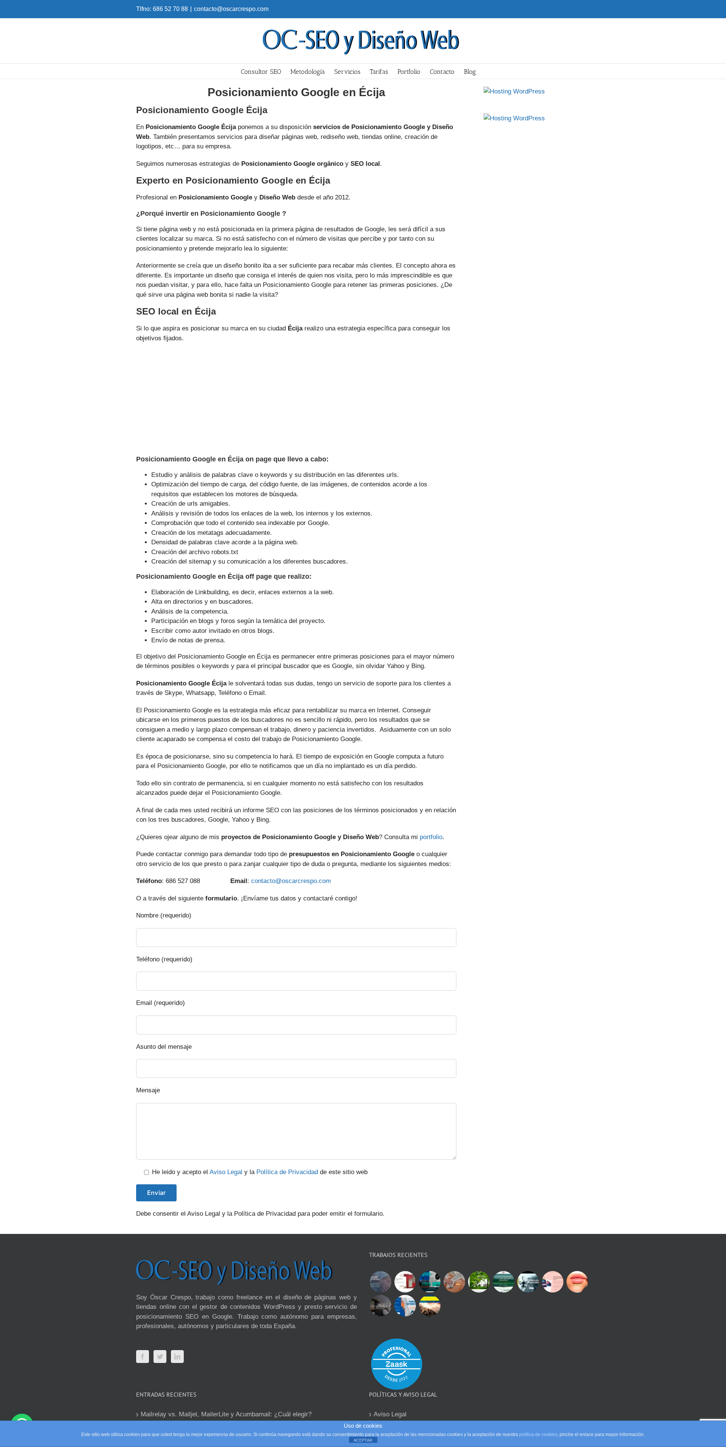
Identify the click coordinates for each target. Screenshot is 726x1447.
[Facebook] (142, 1356)
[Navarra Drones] (528, 1282)
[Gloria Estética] (454, 1282)
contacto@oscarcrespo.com (231, 9)
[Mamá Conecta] (380, 1282)
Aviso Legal (225, 1172)
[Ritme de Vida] (478, 1282)
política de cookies (538, 1434)
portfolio (431, 837)
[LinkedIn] (177, 1356)
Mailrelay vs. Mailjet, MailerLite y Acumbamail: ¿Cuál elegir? (226, 1414)
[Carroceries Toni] (429, 1306)
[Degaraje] (405, 1306)
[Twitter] (160, 1356)
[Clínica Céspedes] (577, 1282)
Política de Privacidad (287, 1172)
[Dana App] (552, 1282)
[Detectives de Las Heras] (429, 1282)
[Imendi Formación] (503, 1282)
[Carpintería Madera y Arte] (405, 1282)
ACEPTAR (363, 1440)
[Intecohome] (380, 1306)
